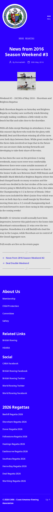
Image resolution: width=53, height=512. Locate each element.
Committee (8, 313)
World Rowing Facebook (14, 393)
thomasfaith (20, 62)
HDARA (6, 347)
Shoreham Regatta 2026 (14, 421)
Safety (5, 320)
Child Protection (10, 306)
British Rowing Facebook (14, 371)
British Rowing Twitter (13, 378)
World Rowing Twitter (13, 385)
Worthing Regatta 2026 (14, 481)
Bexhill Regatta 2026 (12, 414)
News (21, 38)
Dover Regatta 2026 (12, 429)
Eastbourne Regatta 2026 (15, 451)
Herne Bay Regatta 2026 (14, 466)
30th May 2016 (37, 62)
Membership (8, 298)
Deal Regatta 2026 (11, 473)
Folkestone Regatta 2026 (14, 436)
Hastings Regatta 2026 (13, 444)
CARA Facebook (10, 363)
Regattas (29, 38)
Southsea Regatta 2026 (13, 458)
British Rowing (9, 340)
